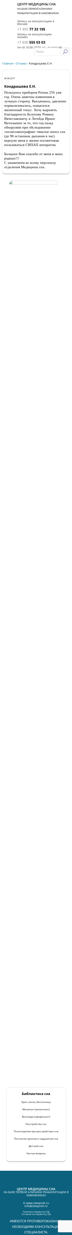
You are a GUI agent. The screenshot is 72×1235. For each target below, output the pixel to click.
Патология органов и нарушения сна (36, 1138)
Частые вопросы (36, 1153)
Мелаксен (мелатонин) (36, 1109)
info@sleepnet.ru (36, 1206)
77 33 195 (31, 29)
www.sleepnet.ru (37, 1203)
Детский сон (36, 1146)
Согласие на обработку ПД (36, 1214)
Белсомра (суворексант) (36, 1116)
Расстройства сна (36, 1124)
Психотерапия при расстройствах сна (36, 1131)
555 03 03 (31, 42)
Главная (7, 63)
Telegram (65, 15)
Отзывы (21, 63)
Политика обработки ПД (36, 1211)
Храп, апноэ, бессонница (36, 1102)
